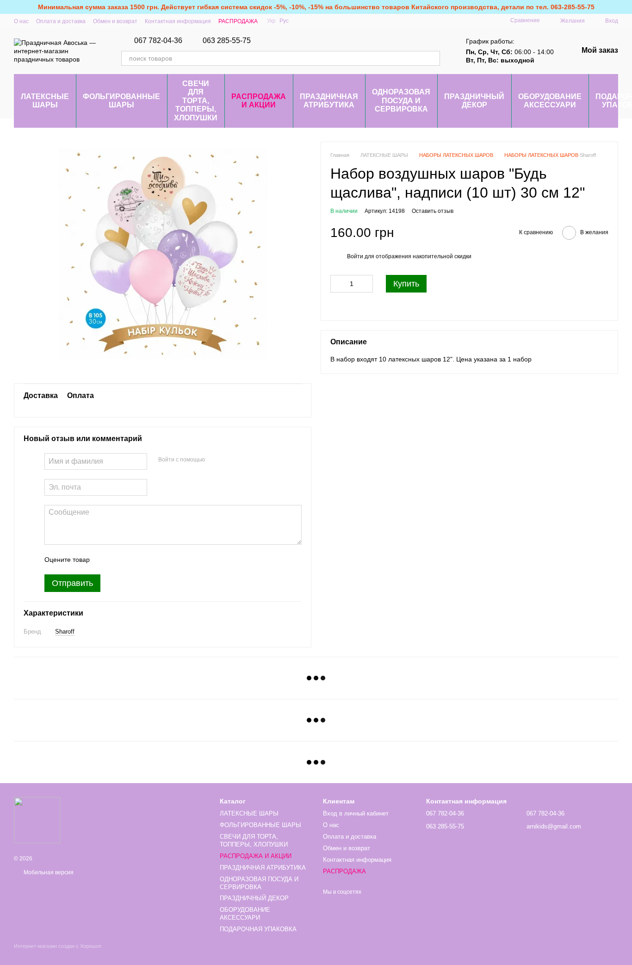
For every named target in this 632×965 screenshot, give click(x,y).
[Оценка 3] (134, 559)
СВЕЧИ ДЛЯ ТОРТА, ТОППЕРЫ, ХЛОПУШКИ (195, 101)
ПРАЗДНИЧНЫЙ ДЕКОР (474, 101)
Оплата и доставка (61, 21)
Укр (271, 21)
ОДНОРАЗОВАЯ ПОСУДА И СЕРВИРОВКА (401, 100)
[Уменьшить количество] (337, 283)
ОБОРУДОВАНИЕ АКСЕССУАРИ (550, 101)
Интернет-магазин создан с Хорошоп (57, 946)
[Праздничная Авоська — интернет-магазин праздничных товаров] (37, 819)
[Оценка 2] (119, 559)
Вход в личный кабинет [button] (356, 813)
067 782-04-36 (158, 40)
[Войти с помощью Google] (215, 460)
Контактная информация (178, 21)
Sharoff (64, 631)
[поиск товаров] (432, 58)
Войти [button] (355, 256)
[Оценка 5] (164, 559)
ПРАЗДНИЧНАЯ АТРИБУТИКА (329, 101)
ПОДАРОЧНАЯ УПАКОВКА (258, 929)
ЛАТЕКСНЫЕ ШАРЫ (45, 101)
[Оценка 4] (149, 559)
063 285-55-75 (227, 40)
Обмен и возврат (115, 21)
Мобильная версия (48, 872)
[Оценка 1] (105, 559)
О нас (21, 21)
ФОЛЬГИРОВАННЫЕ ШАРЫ (121, 101)
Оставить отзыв (432, 211)
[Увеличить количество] (365, 283)
